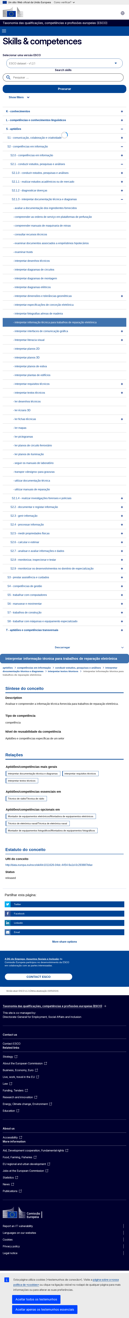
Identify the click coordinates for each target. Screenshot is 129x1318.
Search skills (63, 70)
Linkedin (18, 923)
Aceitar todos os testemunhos (36, 1299)
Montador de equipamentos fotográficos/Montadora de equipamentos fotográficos (51, 830)
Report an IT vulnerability (18, 1226)
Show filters (16, 97)
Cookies (8, 1239)
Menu (4, 31)
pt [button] (122, 13)
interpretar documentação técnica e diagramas (33, 773)
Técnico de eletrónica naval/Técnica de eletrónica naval (37, 823)
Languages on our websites (19, 1232)
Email (17, 932)
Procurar (64, 89)
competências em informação (34, 667)
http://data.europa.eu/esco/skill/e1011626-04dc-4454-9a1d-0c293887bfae (49, 865)
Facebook (19, 913)
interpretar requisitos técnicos (80, 773)
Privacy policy (11, 1246)
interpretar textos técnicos (63, 671)
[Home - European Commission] (13, 12)
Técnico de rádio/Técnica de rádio (26, 798)
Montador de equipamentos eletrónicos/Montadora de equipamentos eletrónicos (50, 816)
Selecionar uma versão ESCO (22, 55)
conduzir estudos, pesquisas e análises (78, 667)
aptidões (8, 667)
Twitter (17, 904)
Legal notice (10, 1253)
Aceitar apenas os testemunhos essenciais (44, 1309)
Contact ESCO (11, 1043)
